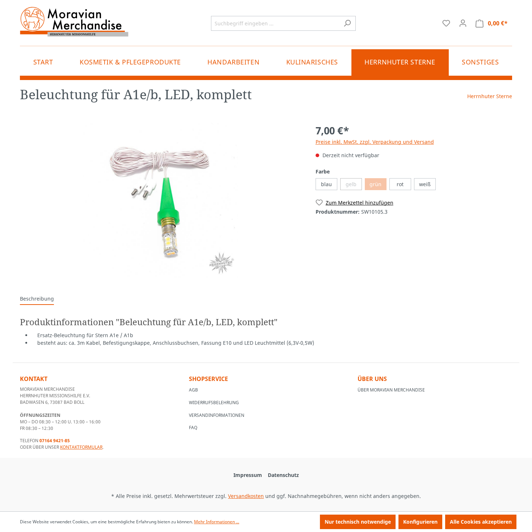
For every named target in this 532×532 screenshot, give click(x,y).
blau (326, 184)
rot (400, 184)
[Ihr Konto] (463, 23)
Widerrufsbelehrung (214, 402)
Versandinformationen (216, 415)
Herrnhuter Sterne (489, 96)
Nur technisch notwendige (358, 521)
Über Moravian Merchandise (391, 390)
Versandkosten (246, 496)
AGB (193, 390)
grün (375, 184)
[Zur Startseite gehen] (74, 22)
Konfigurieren (420, 521)
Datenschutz (283, 475)
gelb (351, 184)
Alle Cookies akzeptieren (481, 521)
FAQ (193, 427)
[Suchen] (347, 23)
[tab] (37, 299)
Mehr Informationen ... (216, 522)
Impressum (247, 475)
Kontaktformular (81, 447)
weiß (425, 184)
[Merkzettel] (446, 23)
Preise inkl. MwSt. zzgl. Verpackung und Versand (375, 141)
